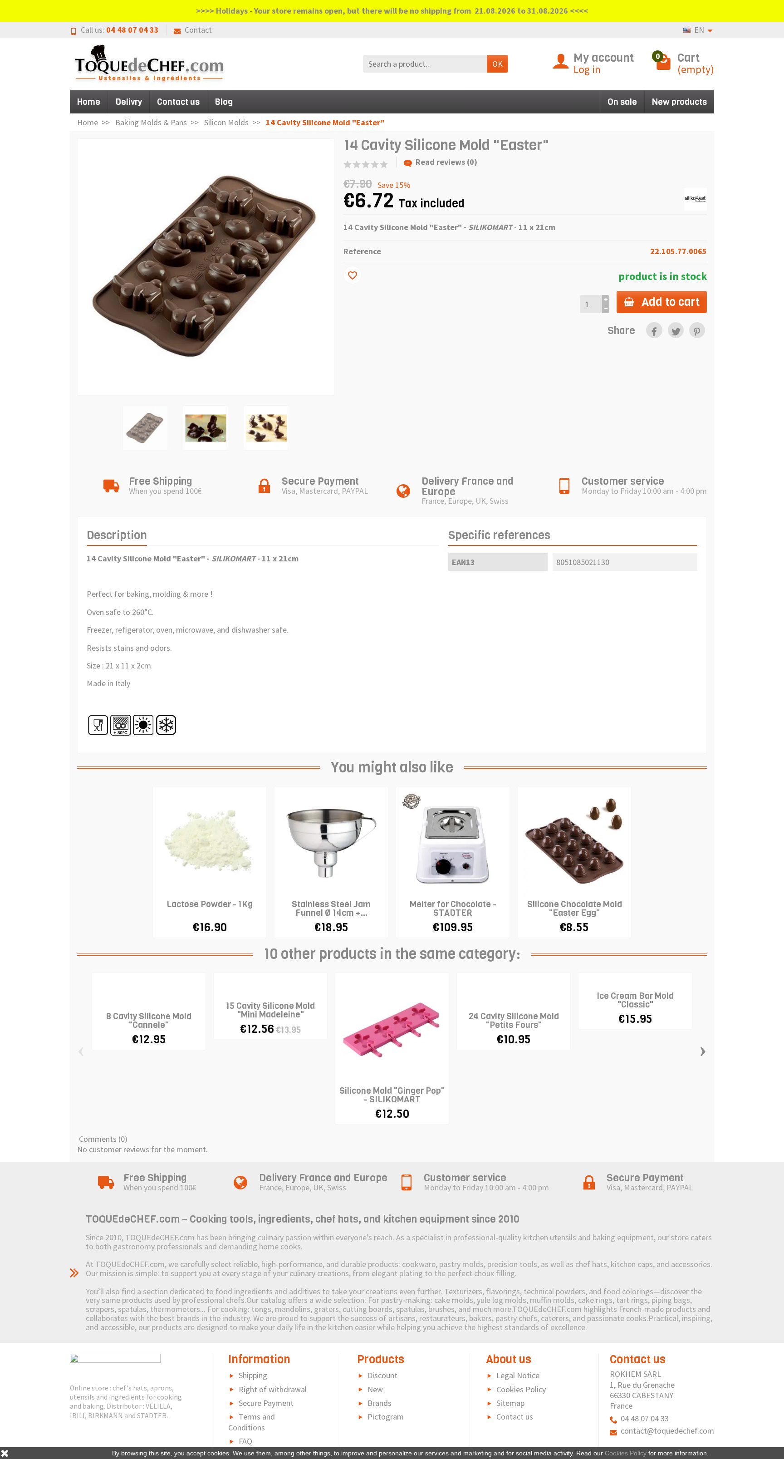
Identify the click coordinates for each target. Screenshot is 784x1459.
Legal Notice (517, 1375)
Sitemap (510, 1403)
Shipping (253, 1375)
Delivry (128, 102)
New (375, 1389)
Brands (380, 1403)
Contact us (178, 102)
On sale (622, 102)
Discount (382, 1375)
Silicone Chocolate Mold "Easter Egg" (574, 909)
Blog (224, 102)
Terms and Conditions (251, 1422)
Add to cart (671, 301)
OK (497, 64)
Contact (198, 30)
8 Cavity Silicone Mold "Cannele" (148, 1021)
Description (117, 535)
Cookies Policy (521, 1389)
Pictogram (386, 1416)
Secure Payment (266, 1403)
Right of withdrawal (273, 1389)
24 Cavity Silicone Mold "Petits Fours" (514, 1021)
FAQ (245, 1441)
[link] (654, 330)
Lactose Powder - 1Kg (210, 904)
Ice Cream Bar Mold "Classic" (635, 1000)
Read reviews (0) (446, 162)
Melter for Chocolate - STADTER (453, 909)
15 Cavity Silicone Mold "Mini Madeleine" (270, 1010)
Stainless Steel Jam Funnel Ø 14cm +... (331, 909)
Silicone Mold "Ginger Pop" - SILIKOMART (392, 1095)
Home (88, 102)
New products (679, 102)
